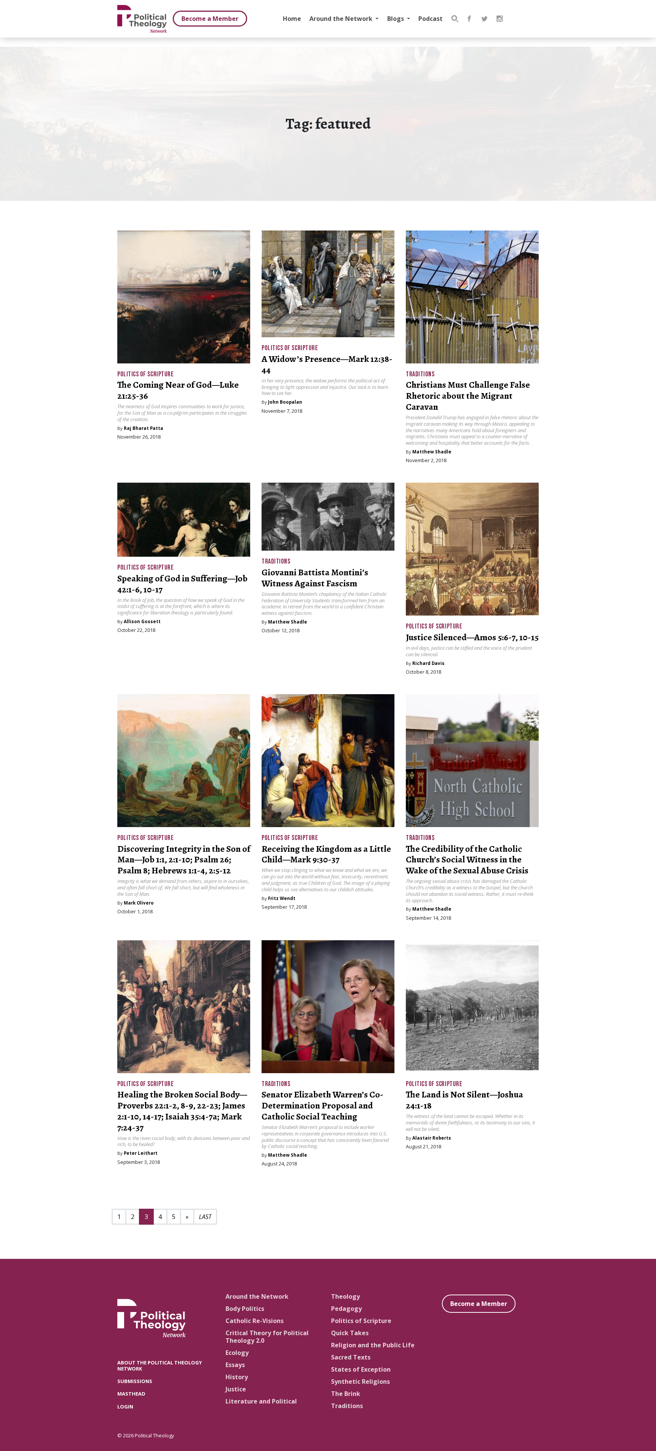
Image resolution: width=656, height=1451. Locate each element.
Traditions (420, 374)
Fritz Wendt (281, 898)
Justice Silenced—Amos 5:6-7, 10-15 (472, 637)
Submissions (134, 1381)
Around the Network (341, 18)
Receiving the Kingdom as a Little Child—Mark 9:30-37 (326, 854)
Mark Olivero (139, 903)
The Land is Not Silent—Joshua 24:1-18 (464, 1100)
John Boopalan (285, 402)
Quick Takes (350, 1333)
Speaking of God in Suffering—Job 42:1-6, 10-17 (182, 583)
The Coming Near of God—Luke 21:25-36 (178, 390)
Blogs (396, 18)
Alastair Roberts (431, 1138)
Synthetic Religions (360, 1381)
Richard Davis (428, 663)
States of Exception (361, 1369)
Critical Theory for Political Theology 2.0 (267, 1336)
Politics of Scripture (145, 374)
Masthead (131, 1393)
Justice (236, 1389)
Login (125, 1406)
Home (292, 18)
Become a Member (209, 18)
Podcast (430, 18)
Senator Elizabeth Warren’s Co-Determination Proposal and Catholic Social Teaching (322, 1105)
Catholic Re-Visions (255, 1321)
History (237, 1377)
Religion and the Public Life (373, 1345)
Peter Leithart (141, 1153)
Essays (235, 1365)
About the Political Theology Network (159, 1365)
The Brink (345, 1393)
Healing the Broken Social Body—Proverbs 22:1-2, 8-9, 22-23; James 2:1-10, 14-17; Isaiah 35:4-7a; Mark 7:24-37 (182, 1110)
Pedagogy (346, 1308)
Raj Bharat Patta (143, 428)
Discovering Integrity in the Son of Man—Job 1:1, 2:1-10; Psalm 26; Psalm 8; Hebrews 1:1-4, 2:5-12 (183, 860)
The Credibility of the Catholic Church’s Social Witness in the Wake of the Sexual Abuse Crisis (467, 860)
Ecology (237, 1352)
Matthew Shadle (431, 452)
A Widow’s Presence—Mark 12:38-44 (327, 364)
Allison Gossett (142, 621)
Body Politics (245, 1308)
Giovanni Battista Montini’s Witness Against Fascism (315, 577)
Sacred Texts (351, 1357)
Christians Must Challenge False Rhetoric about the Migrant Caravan (468, 396)
